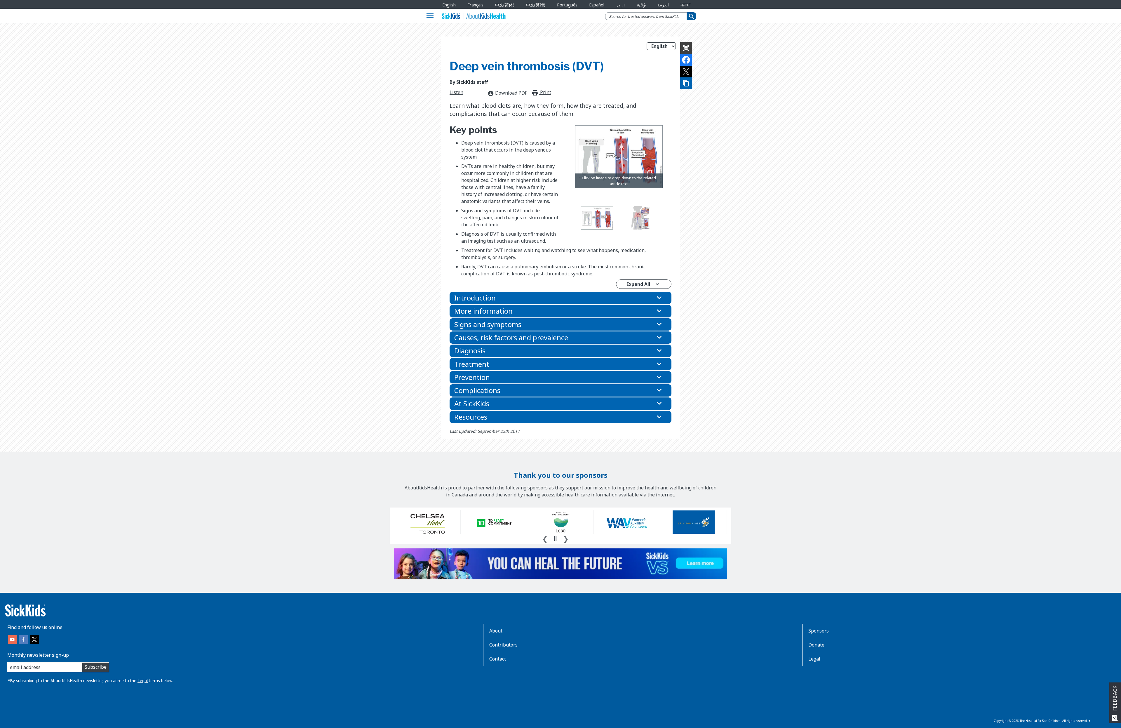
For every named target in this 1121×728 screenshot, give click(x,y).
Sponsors (818, 631)
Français (475, 5)
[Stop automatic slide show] (555, 538)
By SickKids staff (469, 82)
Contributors (503, 645)
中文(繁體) (535, 5)
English (449, 5)
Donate (816, 645)
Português (567, 5)
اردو (620, 5)
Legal (142, 680)
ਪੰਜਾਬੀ (685, 5)
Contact (497, 659)
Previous (545, 538)
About (495, 631)
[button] (560, 298)
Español (596, 5)
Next (565, 538)
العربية (663, 5)
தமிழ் (641, 5)
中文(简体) (504, 5)
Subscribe (96, 667)
